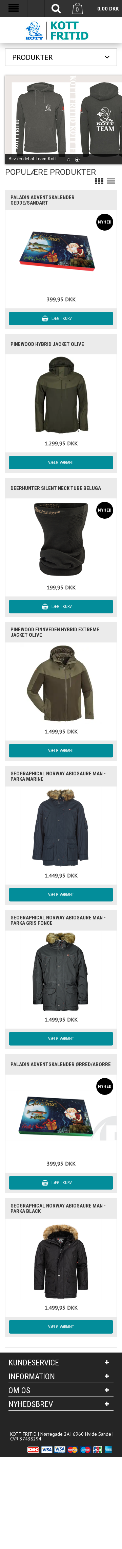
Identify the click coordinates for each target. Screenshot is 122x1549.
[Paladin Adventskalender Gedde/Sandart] (61, 250)
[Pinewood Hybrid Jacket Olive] (61, 395)
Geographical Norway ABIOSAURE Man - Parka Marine (58, 776)
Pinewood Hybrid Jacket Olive (47, 344)
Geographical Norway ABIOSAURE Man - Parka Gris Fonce (58, 920)
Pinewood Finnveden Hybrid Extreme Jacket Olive (55, 632)
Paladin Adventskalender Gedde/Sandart (43, 200)
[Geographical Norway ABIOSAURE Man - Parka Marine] (61, 827)
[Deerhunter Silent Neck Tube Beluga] (61, 539)
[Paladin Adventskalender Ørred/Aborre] (61, 1115)
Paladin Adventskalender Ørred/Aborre (61, 1064)
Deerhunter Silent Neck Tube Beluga (56, 488)
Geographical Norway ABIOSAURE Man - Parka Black (58, 1208)
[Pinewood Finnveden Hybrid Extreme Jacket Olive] (61, 683)
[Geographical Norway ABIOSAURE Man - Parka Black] (61, 1259)
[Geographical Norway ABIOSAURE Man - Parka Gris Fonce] (61, 971)
